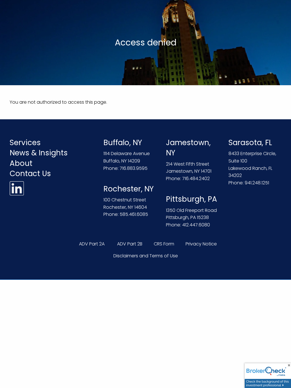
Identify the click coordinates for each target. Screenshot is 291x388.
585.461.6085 (134, 214)
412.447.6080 (196, 225)
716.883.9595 (133, 168)
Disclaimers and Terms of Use (145, 256)
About (21, 163)
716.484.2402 (196, 178)
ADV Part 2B (129, 244)
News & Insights (39, 153)
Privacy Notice (201, 244)
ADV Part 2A (92, 244)
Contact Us (30, 173)
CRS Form (164, 244)
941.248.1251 (257, 183)
